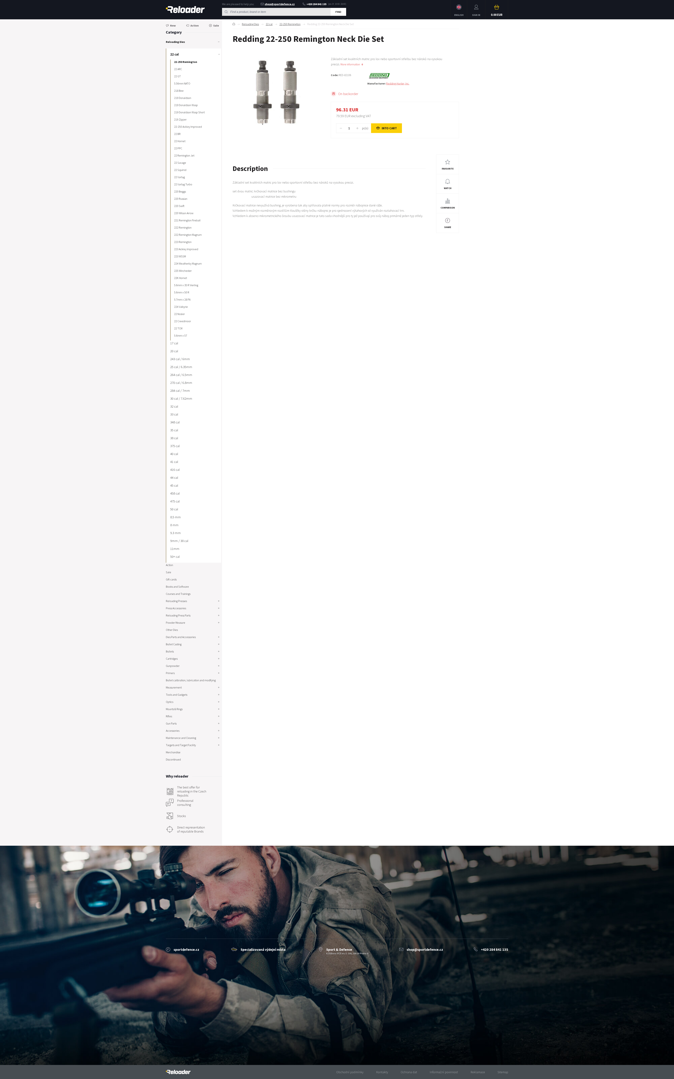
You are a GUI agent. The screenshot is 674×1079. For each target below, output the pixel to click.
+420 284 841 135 (316, 4)
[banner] (178, 1072)
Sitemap (503, 1072)
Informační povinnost (444, 1072)
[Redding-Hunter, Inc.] (413, 76)
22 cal (269, 24)
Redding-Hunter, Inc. (397, 83)
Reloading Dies (250, 24)
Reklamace (478, 1072)
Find (338, 12)
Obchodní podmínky (350, 1072)
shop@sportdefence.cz (280, 4)
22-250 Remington (289, 24)
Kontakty (382, 1072)
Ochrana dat (409, 1072)
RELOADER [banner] (185, 9)
